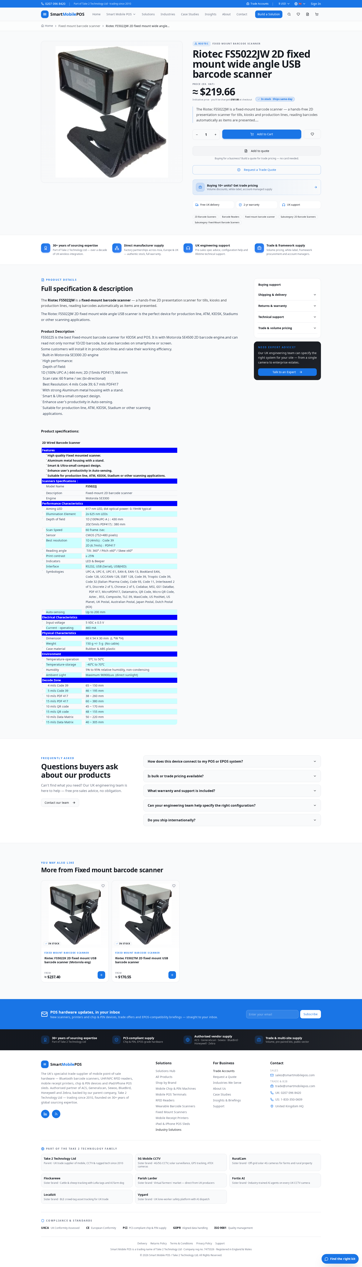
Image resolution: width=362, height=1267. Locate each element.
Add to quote (260, 151)
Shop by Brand (166, 1083)
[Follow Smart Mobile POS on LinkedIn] (45, 1114)
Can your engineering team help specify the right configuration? (202, 805)
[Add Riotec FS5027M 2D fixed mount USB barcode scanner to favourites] (174, 886)
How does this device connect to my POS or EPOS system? (195, 761)
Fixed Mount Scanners (171, 1112)
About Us (219, 1088)
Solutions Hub (165, 1071)
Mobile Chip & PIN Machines (176, 1088)
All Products (164, 1077)
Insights (210, 14)
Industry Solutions (168, 1130)
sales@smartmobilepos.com (295, 1075)
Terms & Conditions (181, 1243)
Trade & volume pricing (275, 328)
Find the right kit (342, 1259)
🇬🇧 (300, 3)
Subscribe (311, 1014)
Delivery (142, 1243)
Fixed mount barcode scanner (79, 26)
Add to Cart (265, 134)
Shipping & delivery (272, 295)
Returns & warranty (272, 306)
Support (218, 1106)
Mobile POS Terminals (171, 1094)
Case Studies (190, 14)
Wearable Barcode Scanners (175, 1106)
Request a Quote (225, 1077)
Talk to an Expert (284, 372)
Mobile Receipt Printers (172, 1118)
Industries (168, 14)
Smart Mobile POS (119, 14)
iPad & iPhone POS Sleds (173, 1124)
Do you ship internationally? (171, 820)
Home (96, 14)
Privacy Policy (204, 1243)
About (226, 14)
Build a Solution (269, 14)
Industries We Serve (227, 1083)
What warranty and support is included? (181, 790)
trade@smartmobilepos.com (295, 1086)
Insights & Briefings (227, 1100)
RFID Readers (165, 1100)
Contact (242, 14)
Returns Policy (158, 1243)
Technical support (271, 317)
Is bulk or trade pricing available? (176, 776)
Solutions (148, 14)
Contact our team (57, 803)
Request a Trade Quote (260, 170)
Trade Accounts (260, 3)
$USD (282, 3)
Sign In (316, 4)
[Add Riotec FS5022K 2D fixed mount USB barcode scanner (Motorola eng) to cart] (101, 975)
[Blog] (56, 1114)
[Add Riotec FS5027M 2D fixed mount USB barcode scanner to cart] (172, 975)
